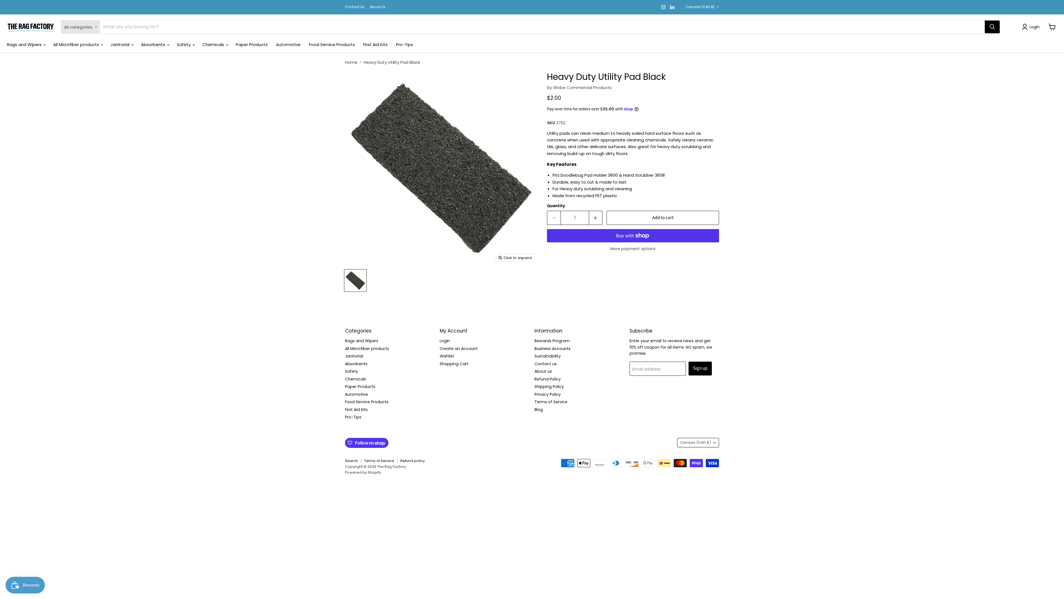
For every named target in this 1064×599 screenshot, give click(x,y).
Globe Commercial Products (582, 87)
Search (351, 460)
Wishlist (447, 356)
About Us (377, 7)
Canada (700, 6)
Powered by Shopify (363, 472)
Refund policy (412, 460)
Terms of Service (550, 402)
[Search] (992, 27)
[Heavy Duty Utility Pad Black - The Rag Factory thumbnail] (355, 280)
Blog (538, 409)
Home (351, 62)
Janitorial (121, 44)
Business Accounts (552, 348)
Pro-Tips (404, 44)
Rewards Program (552, 341)
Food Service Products (332, 44)
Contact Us (354, 7)
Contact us (545, 364)
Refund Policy (547, 379)
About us (543, 371)
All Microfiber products (76, 44)
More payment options (633, 249)
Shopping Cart (454, 364)
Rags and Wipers (25, 44)
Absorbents (153, 44)
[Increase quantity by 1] (596, 218)
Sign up (700, 368)
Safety (184, 44)
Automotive (288, 44)
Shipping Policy (549, 386)
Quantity (556, 206)
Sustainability (547, 356)
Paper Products (252, 44)
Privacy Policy (547, 394)
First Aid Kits (375, 44)
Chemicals (213, 44)
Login (445, 341)
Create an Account (459, 348)
